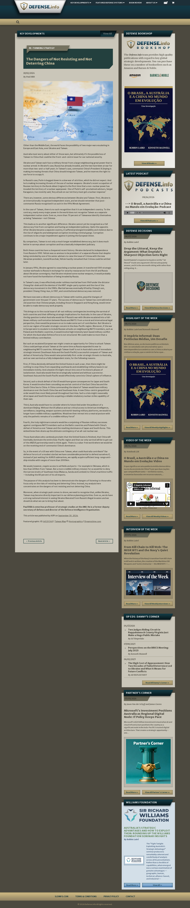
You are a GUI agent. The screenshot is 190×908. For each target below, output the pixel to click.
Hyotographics (76, 521)
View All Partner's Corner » (157, 792)
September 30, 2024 (68, 515)
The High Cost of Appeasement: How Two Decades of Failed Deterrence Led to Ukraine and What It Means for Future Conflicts (150, 667)
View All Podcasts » (149, 221)
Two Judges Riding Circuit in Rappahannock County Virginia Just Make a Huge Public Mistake (148, 632)
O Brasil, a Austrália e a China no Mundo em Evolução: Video (146, 459)
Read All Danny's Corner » (157, 683)
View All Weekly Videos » (157, 516)
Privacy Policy (111, 896)
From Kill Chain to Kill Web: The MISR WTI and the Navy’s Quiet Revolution (146, 550)
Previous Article (35, 541)
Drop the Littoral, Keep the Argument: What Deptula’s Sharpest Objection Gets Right (146, 252)
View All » (157, 885)
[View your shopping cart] (173, 3)
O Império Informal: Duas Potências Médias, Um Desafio (145, 337)
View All (107, 33)
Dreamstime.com (92, 521)
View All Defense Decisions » (157, 308)
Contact (130, 896)
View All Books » (149, 163)
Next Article (103, 541)
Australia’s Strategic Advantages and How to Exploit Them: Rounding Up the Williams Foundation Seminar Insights (147, 832)
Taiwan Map (60, 521)
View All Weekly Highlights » (157, 427)
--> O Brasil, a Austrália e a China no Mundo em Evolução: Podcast (148, 205)
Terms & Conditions (86, 896)
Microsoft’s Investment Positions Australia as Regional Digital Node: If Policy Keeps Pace (148, 714)
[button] (127, 119)
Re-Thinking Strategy (42, 48)
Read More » (132, 308)
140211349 (48, 521)
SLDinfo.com (61, 896)
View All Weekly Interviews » (157, 604)
